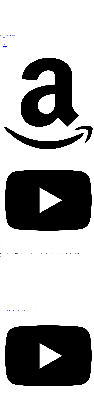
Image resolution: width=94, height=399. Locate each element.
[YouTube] (48, 240)
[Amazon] (48, 155)
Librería (4, 40)
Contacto (5, 38)
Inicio (4, 37)
